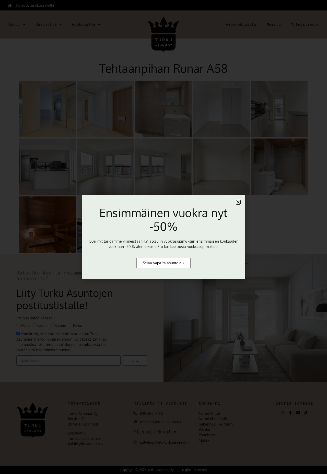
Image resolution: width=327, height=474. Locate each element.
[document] (163, 237)
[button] (238, 202)
